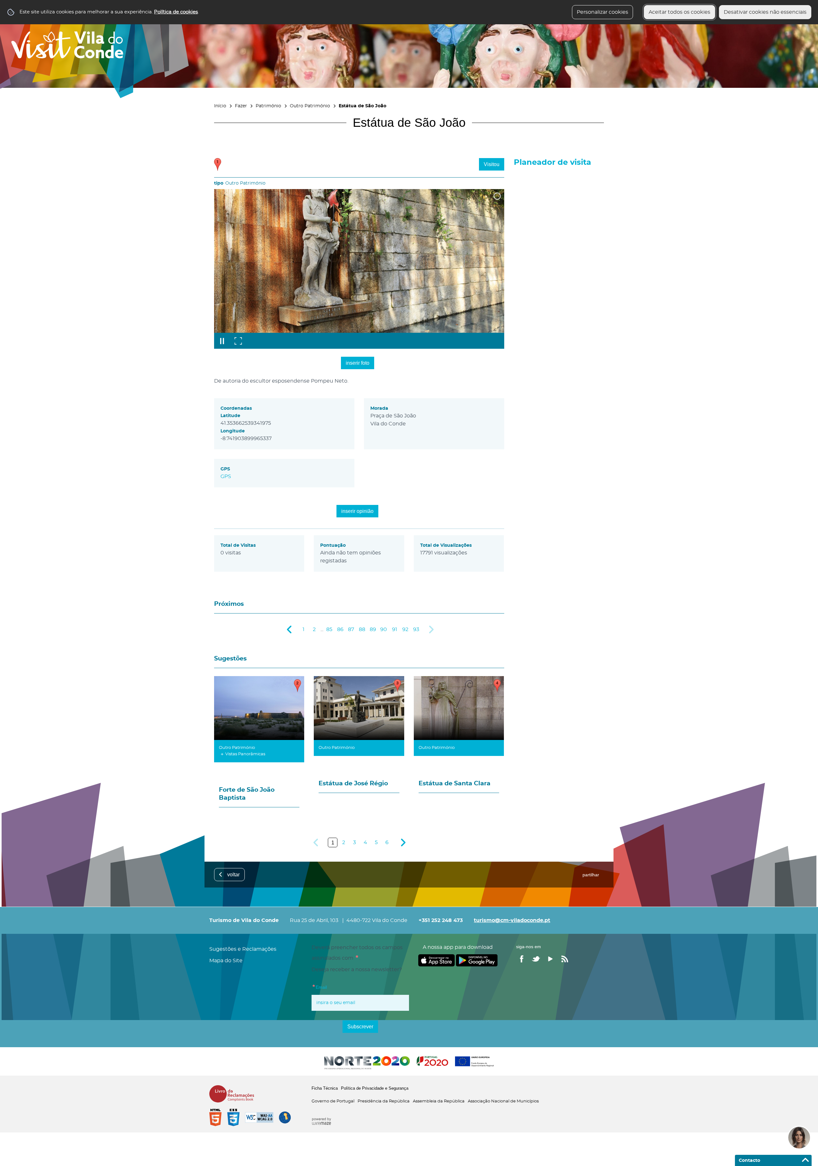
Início (220, 105)
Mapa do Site (226, 960)
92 (405, 629)
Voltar (233, 874)
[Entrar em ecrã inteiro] (238, 341)
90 (383, 629)
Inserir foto (357, 363)
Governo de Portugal (333, 1101)
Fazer (241, 105)
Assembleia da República (439, 1101)
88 (362, 629)
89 (373, 629)
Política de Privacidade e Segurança (374, 1088)
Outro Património (310, 105)
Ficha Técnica (325, 1088)
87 (351, 629)
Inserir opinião (357, 511)
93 (416, 629)
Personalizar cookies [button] (602, 12)
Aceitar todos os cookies (679, 12)
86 (340, 629)
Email (332, 986)
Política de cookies (176, 12)
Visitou (491, 164)
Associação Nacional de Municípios (503, 1101)
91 (394, 629)
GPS (225, 476)
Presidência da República (384, 1101)
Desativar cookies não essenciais (765, 12)
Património (268, 105)
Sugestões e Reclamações (242, 949)
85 (329, 629)
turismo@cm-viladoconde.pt (512, 920)
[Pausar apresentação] (222, 341)
